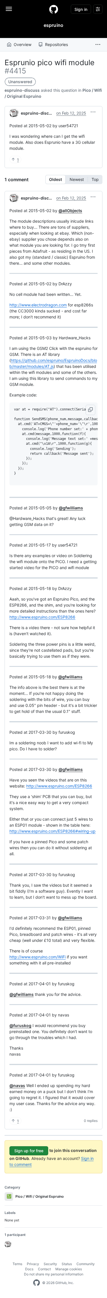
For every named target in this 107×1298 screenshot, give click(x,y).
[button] (97, 44)
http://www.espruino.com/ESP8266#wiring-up (52, 831)
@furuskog (20, 1025)
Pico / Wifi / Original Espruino (35, 1196)
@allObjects (70, 210)
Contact (44, 1269)
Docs (29, 1269)
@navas (17, 1085)
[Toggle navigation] (9, 9)
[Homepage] (53, 9)
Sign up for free (28, 1150)
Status (67, 1264)
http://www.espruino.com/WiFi (37, 956)
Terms (17, 1264)
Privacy (33, 1264)
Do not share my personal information (53, 1274)
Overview (22, 44)
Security (50, 1264)
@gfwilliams (71, 507)
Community (85, 1264)
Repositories (56, 44)
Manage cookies (68, 1269)
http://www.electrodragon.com (38, 304)
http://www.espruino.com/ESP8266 (42, 617)
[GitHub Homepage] (36, 1283)
